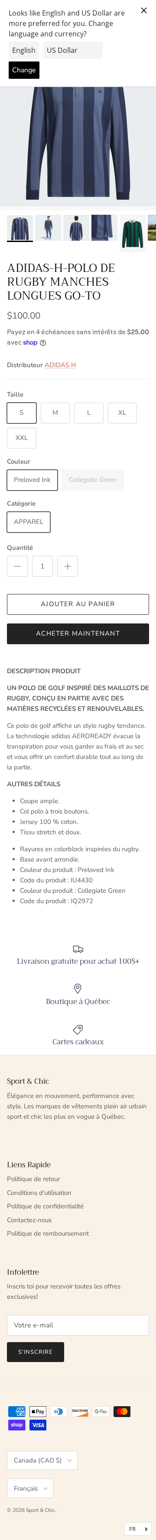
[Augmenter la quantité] (67, 566)
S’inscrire (35, 1352)
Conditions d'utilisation (39, 1192)
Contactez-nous (29, 1220)
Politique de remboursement (48, 1233)
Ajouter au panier (78, 604)
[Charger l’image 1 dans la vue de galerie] (78, 128)
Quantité (20, 547)
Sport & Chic (40, 1510)
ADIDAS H (60, 365)
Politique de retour (33, 1179)
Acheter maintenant (78, 633)
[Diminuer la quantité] (17, 566)
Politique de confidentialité (45, 1206)
